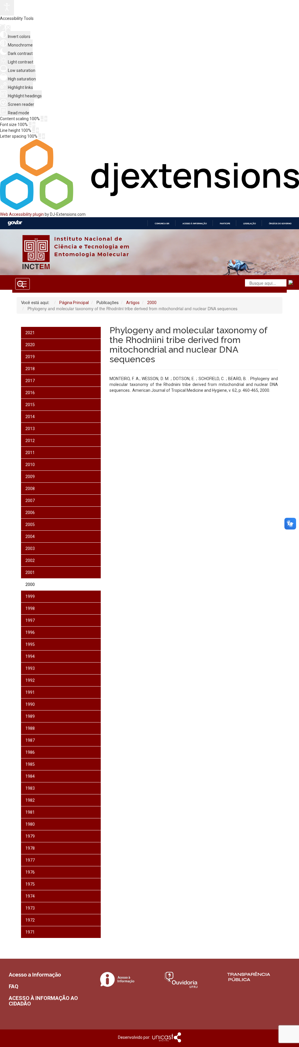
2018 (30, 368)
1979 (30, 836)
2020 (30, 344)
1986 (30, 752)
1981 (30, 812)
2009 (30, 476)
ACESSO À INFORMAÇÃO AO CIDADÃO (43, 1001)
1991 (30, 692)
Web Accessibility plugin (22, 214)
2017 (30, 380)
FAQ (13, 986)
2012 (30, 440)
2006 (30, 512)
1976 (30, 872)
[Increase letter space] (43, 136)
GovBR (15, 223)
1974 (30, 896)
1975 (30, 884)
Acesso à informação (194, 223)
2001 (30, 572)
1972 (30, 920)
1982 (30, 800)
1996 (30, 632)
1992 (30, 680)
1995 (30, 644)
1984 (30, 776)
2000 (30, 584)
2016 (30, 392)
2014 (30, 416)
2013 (30, 428)
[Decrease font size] (30, 124)
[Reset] (2, 27)
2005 (30, 524)
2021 (30, 332)
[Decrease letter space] (39, 136)
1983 (30, 788)
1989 (30, 716)
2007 (30, 500)
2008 (30, 488)
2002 (30, 560)
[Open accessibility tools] (7, 7)
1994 (30, 656)
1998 (30, 608)
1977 (30, 860)
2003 (30, 548)
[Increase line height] (37, 130)
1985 (30, 764)
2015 (30, 404)
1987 (30, 740)
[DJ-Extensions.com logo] (149, 208)
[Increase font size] (33, 124)
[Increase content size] (45, 119)
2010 (30, 464)
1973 (30, 908)
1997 (30, 620)
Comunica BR (162, 223)
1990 (30, 704)
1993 (30, 668)
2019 (30, 356)
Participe (225, 223)
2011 (30, 452)
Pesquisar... (108, 301)
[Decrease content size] (42, 119)
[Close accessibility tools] (8, 28)
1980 (30, 824)
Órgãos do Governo (280, 223)
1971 (30, 932)
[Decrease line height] (33, 130)
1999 (30, 596)
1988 (30, 728)
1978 (30, 848)
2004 (30, 536)
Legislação (249, 223)
